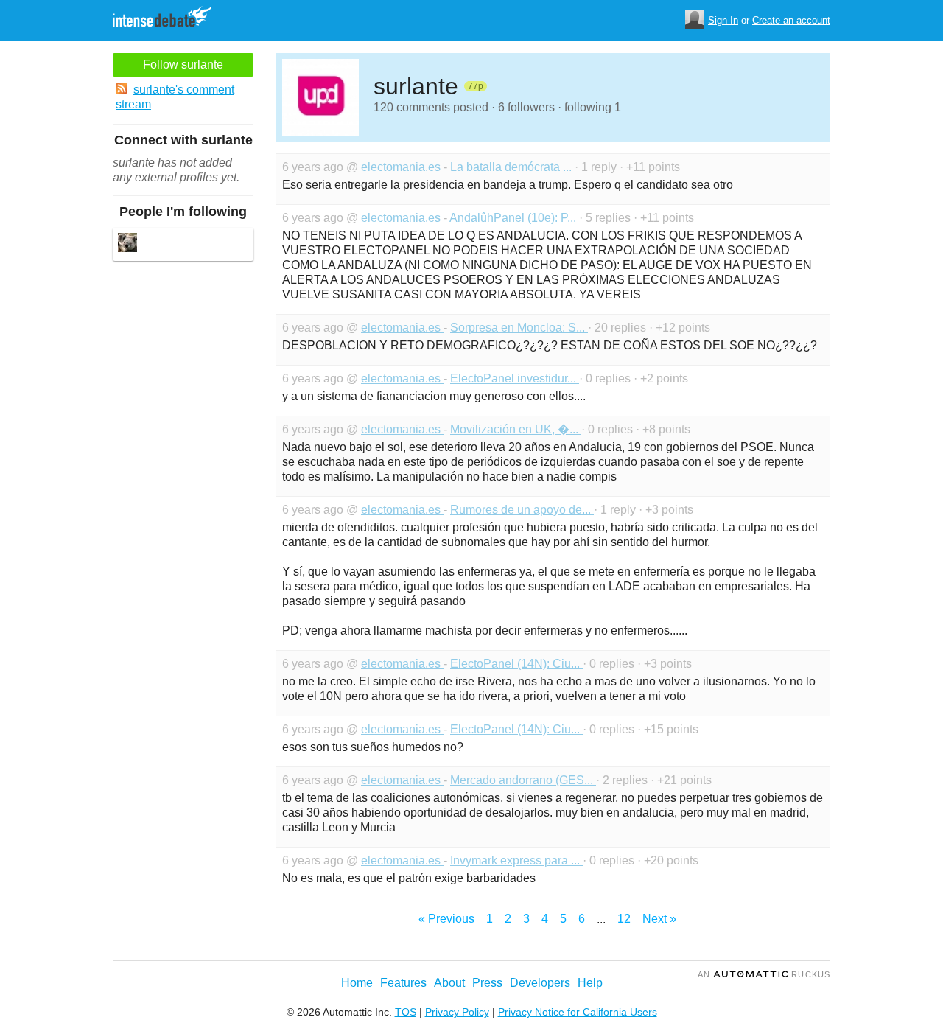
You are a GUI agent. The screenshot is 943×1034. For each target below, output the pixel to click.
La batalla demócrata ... (512, 167)
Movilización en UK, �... (515, 429)
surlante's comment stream (175, 97)
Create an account (791, 20)
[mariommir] (127, 244)
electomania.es (402, 167)
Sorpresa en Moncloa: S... (519, 327)
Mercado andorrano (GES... (523, 780)
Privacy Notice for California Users (577, 1012)
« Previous (446, 918)
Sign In (723, 20)
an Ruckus (764, 974)
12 (624, 918)
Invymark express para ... (516, 860)
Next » (659, 918)
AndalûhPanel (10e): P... (514, 218)
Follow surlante (183, 64)
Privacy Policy (457, 1012)
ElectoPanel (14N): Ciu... (516, 663)
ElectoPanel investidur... (514, 378)
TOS (405, 1012)
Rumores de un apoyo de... (522, 509)
